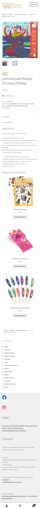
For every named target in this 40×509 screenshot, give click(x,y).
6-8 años (31, 103)
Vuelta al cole (8, 371)
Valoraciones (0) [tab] (7, 122)
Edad (7, 106)
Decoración (7, 381)
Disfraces (7, 350)
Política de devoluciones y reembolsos (14, 430)
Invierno (6, 374)
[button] (35, 24)
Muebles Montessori (10, 384)
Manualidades (13, 103)
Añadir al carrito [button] (20, 217)
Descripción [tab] (6, 117)
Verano (6, 368)
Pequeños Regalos (9, 353)
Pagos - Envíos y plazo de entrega (12, 428)
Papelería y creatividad (20, 14)
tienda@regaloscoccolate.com (12, 482)
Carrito (31, 504)
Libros (6, 362)
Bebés (6, 346)
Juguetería (7, 359)
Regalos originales (9, 356)
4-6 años (25, 103)
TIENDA (10, 14)
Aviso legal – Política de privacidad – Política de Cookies (19, 426)
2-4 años (20, 103)
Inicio (5, 14)
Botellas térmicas (9, 378)
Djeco (3, 106)
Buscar (20, 506)
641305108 (5, 480)
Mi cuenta (6, 506)
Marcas (12, 106)
